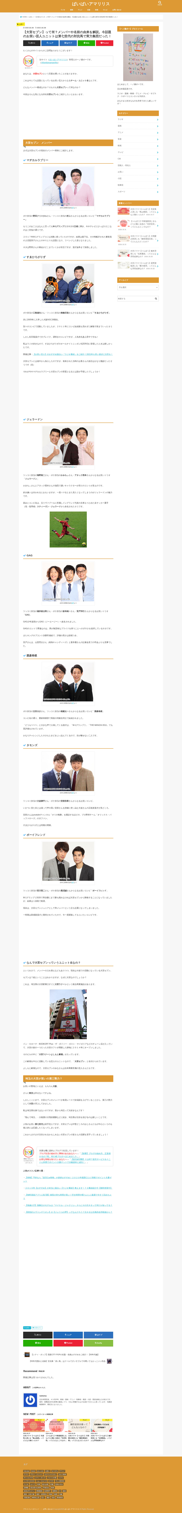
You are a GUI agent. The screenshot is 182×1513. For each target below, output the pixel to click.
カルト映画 (62, 1474)
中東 (38, 1484)
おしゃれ (40, 1471)
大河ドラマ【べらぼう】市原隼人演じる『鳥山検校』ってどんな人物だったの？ (143, 212)
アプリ (26, 1474)
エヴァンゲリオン (50, 1474)
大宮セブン (38, 1328)
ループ (32, 1484)
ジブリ (61, 1478)
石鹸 (60, 1494)
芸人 (42, 1497)
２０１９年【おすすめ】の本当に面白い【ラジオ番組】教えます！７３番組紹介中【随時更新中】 (68, 1188)
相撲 (55, 1494)
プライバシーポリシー (31, 1509)
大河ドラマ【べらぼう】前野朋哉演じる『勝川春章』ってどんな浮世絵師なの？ (143, 266)
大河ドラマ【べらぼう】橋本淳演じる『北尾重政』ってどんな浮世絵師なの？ (143, 253)
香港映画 (60, 1497)
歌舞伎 (120, 185)
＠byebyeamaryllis (49, 63)
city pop (26, 1471)
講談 (48, 1497)
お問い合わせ (116, 10)
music (33, 1471)
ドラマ (51, 1481)
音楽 (88, 10)
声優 (51, 1484)
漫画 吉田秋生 (41, 1494)
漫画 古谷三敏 (29, 1494)
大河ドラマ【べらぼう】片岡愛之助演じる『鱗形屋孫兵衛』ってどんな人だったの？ (137, 240)
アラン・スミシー (36, 1474)
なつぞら (55, 1471)
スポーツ (121, 192)
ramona (43, 1396)
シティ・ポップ (40, 1478)
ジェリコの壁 (51, 1478)
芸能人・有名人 (124, 165)
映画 (96, 10)
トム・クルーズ (41, 1481)
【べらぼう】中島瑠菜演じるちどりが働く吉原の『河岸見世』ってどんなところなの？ (137, 225)
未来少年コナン (29, 1491)
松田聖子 (47, 1491)
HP (73, 208)
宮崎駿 (26, 1488)
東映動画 (39, 1491)
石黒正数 (27, 1497)
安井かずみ (59, 1484)
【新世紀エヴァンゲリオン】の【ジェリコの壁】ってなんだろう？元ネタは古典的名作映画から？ (68, 1212)
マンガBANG (60, 1481)
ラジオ (63, 10)
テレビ (105, 10)
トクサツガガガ (29, 1481)
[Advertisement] (68, 116)
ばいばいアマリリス (91, 3)
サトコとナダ (28, 1478)
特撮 (50, 1494)
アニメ (80, 10)
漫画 (71, 10)
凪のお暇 (45, 1484)
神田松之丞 (35, 1497)
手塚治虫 (46, 1488)
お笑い (28, 1328)
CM (119, 159)
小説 (119, 178)
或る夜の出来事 (35, 1488)
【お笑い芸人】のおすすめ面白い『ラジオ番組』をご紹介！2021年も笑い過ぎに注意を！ (73, 354)
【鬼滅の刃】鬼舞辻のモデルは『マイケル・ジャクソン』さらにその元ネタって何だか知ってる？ (68, 1205)
